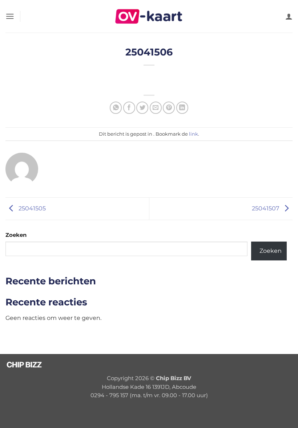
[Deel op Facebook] (129, 108)
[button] (10, 16)
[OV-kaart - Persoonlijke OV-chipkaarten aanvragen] (149, 16)
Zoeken (16, 235)
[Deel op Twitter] (142, 108)
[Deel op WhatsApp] (116, 108)
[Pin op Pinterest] (169, 108)
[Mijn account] (289, 16)
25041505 (31, 208)
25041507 (266, 208)
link (193, 134)
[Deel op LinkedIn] (182, 108)
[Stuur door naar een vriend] (156, 108)
